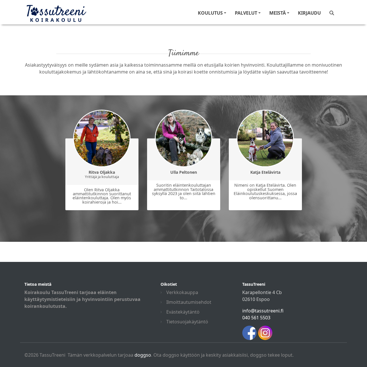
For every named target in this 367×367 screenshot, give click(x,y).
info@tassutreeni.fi (263, 311)
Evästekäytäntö (183, 312)
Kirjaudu (309, 13)
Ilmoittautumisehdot (188, 302)
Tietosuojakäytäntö (187, 321)
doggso (142, 355)
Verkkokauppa (182, 292)
